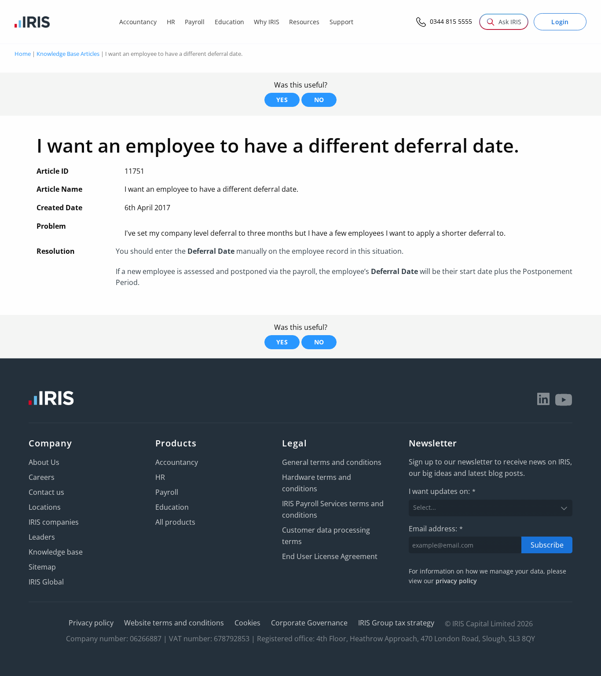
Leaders (42, 537)
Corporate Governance (309, 623)
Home (23, 54)
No (319, 99)
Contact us (46, 492)
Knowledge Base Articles (68, 54)
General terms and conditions (331, 462)
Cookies (247, 623)
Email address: (436, 528)
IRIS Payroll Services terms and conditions (333, 509)
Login (560, 22)
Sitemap (42, 567)
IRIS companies (54, 522)
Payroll (166, 492)
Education (172, 507)
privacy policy (456, 581)
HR (160, 477)
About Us (44, 462)
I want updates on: (442, 491)
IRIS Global (46, 582)
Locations (45, 507)
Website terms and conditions (174, 623)
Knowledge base (56, 552)
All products (175, 522)
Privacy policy (91, 623)
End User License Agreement (329, 556)
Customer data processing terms (326, 535)
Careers (42, 477)
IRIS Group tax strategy (396, 623)
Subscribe (547, 545)
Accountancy (176, 462)
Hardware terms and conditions (316, 482)
